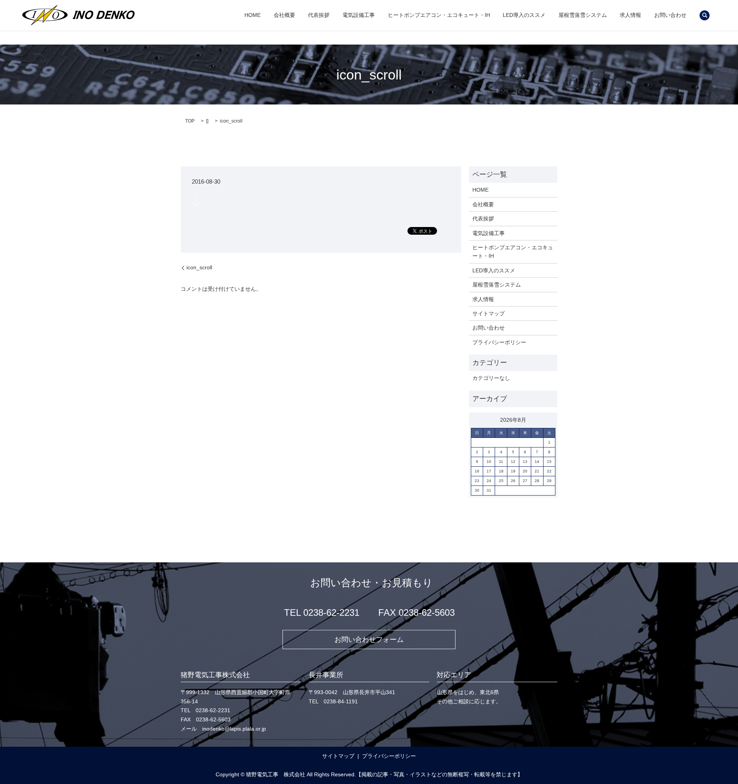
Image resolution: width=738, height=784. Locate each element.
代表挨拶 (318, 15)
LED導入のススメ (524, 15)
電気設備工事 (358, 15)
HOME (252, 15)
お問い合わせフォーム (369, 639)
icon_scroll (199, 267)
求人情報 (630, 15)
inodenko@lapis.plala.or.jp (234, 729)
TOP (189, 121)
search (705, 15)
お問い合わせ (670, 15)
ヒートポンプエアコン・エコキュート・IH (439, 15)
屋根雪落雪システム (582, 15)
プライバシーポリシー (499, 342)
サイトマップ (488, 313)
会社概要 (284, 15)
